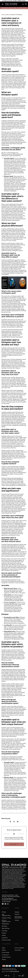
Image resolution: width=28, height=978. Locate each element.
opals (21, 31)
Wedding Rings (5, 923)
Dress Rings (4, 930)
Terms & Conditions (19, 947)
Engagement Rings (6, 918)
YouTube (17, 920)
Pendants (4, 933)
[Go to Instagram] (8, 904)
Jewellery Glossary (6, 957)
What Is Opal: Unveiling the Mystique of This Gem (13, 88)
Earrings (4, 935)
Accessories (4, 937)
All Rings (4, 912)
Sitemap (4, 959)
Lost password (5, 954)
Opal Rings (4, 926)
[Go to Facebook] (5, 904)
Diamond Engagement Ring (6, 921)
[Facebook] (10, 821)
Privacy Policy (18, 950)
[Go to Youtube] (3, 904)
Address (4, 950)
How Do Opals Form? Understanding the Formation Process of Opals (12, 239)
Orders (3, 947)
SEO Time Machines (14, 971)
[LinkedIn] (17, 821)
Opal (7, 14)
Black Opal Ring (5, 928)
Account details (5, 952)
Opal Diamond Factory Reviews (18, 917)
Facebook (17, 914)
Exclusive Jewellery (6, 940)
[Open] (2, 4)
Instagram (17, 912)
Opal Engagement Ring (6, 915)
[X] (14, 821)
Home (3, 14)
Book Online (13, 844)
